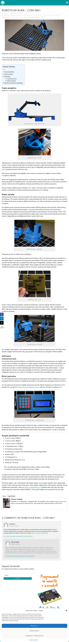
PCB (21, 17)
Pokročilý (46, 15)
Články (34, 15)
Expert (40, 15)
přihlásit (31, 569)
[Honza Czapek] (6, 507)
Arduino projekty (10, 15)
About (4, 496)
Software (7, 76)
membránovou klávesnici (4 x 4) (28, 387)
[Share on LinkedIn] (2, 318)
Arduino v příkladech (24, 15)
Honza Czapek (17, 13)
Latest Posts (11, 496)
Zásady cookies (34, 640)
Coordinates (14, 17)
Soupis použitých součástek (13, 83)
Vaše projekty (55, 15)
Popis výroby (8, 74)
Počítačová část (12, 78)
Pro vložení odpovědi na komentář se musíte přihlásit (18, 536)
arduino (6, 17)
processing (27, 17)
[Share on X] (2, 323)
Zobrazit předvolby (35, 636)
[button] (66, 610)
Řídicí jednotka (11, 81)
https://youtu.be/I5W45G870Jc (40, 533)
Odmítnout (34, 631)
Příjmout (34, 626)
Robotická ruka (37, 17)
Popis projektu (9, 72)
